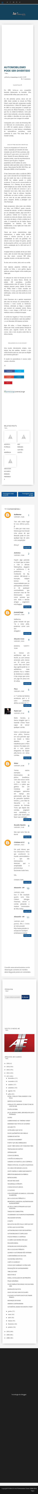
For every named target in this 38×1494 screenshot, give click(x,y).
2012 (8, 1073)
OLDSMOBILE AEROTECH (15, 1259)
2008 (8, 1338)
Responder (27, 547)
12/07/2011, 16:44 (19, 555)
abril (9, 1317)
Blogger (23, 1394)
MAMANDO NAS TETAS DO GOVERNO (19, 1124)
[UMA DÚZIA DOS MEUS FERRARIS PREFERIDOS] (10, 461)
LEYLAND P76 (11, 1127)
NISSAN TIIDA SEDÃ (13, 1181)
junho (10, 1311)
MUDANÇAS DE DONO (14, 1300)
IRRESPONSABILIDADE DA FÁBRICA (18, 1174)
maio (9, 1314)
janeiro (10, 1327)
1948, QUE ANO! (12, 1271)
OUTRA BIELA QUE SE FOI (15, 1130)
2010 (8, 1331)
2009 (8, 1335)
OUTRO (10, 1117)
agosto (10, 1091)
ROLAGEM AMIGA (13, 1243)
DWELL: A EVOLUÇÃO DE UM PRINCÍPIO (19, 1278)
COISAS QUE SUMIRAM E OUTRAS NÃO (19, 1265)
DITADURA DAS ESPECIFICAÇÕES (17, 1246)
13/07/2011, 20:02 (19, 892)
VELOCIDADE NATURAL (14, 1218)
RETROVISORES (12, 1177)
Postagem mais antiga (27, 494)
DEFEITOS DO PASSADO (15, 1101)
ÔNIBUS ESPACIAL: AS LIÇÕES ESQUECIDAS (20, 1165)
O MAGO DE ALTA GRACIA (15, 1187)
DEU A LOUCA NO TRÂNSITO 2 (16, 1198)
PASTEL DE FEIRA (13, 1109)
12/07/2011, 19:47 (19, 691)
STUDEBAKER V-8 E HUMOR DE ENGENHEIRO (21, 1214)
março (10, 1321)
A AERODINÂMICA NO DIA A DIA (17, 1256)
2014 (8, 1066)
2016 (8, 1063)
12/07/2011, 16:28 (19, 517)
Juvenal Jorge (14, 77)
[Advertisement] (19, 46)
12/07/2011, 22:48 (19, 766)
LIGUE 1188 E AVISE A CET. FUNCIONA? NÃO (20, 1146)
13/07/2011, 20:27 (19, 921)
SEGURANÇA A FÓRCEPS (15, 1184)
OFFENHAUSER (12, 1152)
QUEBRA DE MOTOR (14, 1136)
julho (9, 1094)
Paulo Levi (17, 711)
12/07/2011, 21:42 (19, 713)
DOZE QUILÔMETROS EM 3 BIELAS (18, 1133)
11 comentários (27, 79)
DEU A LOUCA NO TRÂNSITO (16, 1249)
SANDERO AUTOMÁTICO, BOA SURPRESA (20, 1162)
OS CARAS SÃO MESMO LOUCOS (17, 1168)
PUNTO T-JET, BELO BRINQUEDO (17, 1143)
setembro (11, 1088)
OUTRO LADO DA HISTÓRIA (16, 1227)
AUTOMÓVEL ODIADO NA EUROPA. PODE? (20, 1307)
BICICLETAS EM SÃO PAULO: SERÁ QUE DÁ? (20, 1224)
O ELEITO (10, 1221)
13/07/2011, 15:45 (19, 827)
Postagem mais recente (8, 494)
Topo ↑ (33, 1490)
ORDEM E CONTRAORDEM (15, 1304)
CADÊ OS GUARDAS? (14, 1262)
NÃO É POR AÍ (12, 1275)
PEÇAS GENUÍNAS (13, 1281)
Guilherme (17, 514)
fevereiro (11, 1324)
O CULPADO (11, 1190)
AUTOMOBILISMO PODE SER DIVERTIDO (19, 1230)
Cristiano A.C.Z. (19, 842)
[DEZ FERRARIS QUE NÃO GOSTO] (24, 436)
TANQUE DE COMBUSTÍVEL (16, 1211)
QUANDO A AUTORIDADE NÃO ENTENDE (19, 1252)
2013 (8, 1070)
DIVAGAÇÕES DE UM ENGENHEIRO (18, 1268)
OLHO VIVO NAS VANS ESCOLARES (18, 1292)
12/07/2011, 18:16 (19, 641)
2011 (8, 1076)
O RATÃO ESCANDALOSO (15, 1158)
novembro (11, 1081)
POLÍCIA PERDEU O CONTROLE (17, 1237)
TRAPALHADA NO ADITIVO (15, 1149)
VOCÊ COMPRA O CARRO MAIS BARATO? (20, 1171)
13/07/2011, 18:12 (19, 845)
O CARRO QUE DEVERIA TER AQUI (17, 1240)
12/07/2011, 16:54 (19, 614)
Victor (16, 763)
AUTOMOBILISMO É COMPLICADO (18, 1234)
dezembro (11, 1078)
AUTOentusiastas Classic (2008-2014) (25, 1488)
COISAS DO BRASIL (13, 1155)
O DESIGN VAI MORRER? (15, 1140)
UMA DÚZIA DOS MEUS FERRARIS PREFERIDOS (7, 474)
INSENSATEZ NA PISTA (14, 1289)
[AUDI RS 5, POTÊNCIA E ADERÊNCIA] (10, 436)
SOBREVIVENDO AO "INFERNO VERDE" (19, 1121)
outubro (10, 1084)
